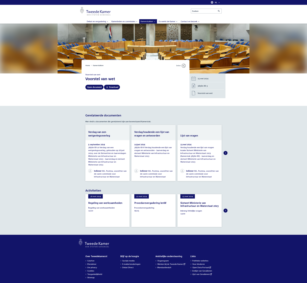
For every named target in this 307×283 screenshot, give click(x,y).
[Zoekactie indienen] (219, 11)
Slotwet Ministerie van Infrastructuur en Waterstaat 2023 (199, 204)
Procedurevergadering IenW (150, 202)
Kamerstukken (98, 65)
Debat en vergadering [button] (97, 21)
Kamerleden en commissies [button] (124, 21)
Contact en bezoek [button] (189, 21)
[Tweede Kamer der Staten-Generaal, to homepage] (95, 11)
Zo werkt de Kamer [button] (167, 21)
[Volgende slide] (225, 153)
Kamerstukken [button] (147, 21)
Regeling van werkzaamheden (105, 202)
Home (87, 65)
